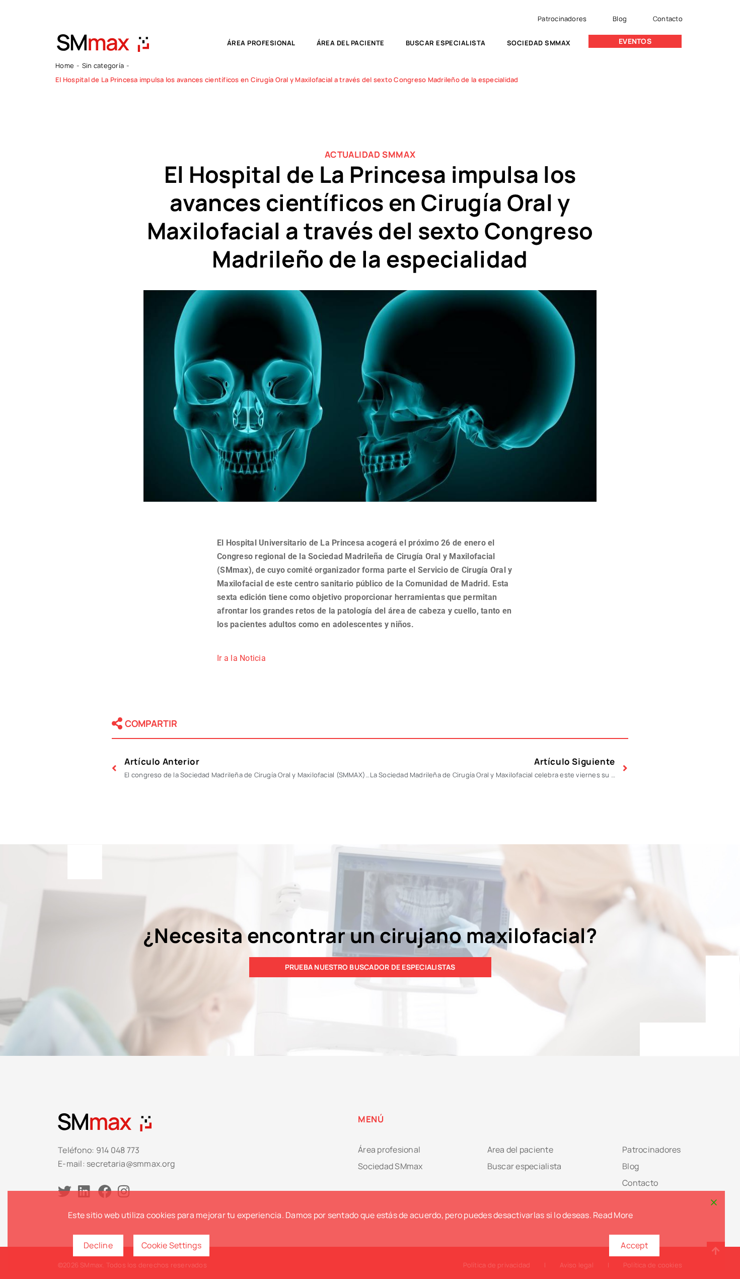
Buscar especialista (446, 42)
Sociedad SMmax (539, 42)
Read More (613, 1215)
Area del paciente (520, 1149)
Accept (634, 1245)
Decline (98, 1245)
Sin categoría (103, 65)
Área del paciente (351, 42)
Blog (620, 18)
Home (64, 65)
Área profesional (261, 42)
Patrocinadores (562, 18)
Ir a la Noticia (241, 658)
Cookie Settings (171, 1245)
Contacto (668, 18)
